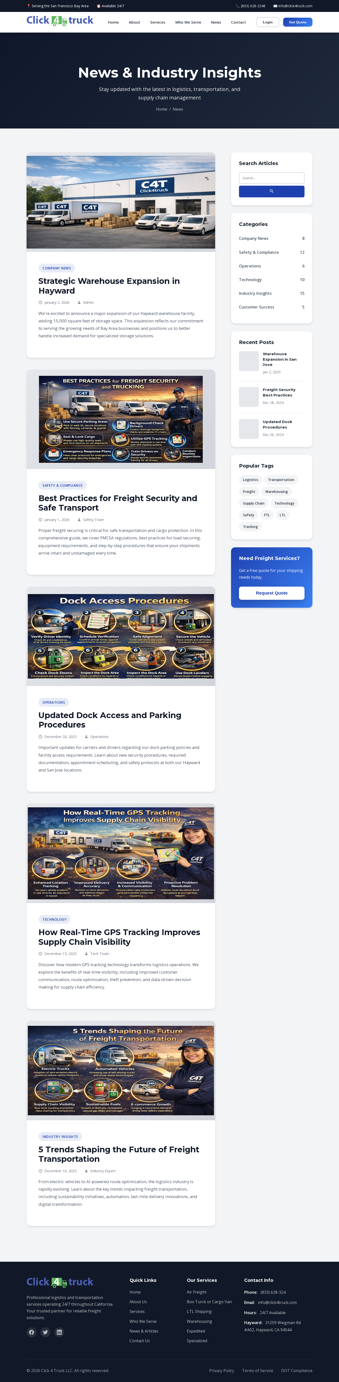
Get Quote (297, 22)
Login (268, 22)
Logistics (250, 479)
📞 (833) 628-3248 (250, 5)
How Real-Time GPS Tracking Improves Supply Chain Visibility (119, 937)
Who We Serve (188, 22)
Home (113, 22)
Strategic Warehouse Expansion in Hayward (109, 285)
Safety (248, 515)
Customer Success (272, 307)
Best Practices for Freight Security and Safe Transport (117, 503)
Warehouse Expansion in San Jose (280, 359)
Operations (272, 266)
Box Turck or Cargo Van (209, 1301)
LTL (282, 515)
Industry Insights (272, 293)
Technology (272, 279)
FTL (267, 515)
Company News (272, 238)
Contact (238, 22)
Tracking (250, 526)
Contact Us (140, 1340)
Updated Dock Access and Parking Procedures (109, 720)
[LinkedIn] (59, 1332)
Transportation (281, 479)
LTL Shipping (199, 1311)
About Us (138, 1301)
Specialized (197, 1340)
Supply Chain (254, 503)
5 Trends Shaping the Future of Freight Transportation (118, 1154)
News (216, 22)
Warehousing (276, 491)
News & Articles (144, 1331)
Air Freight (196, 1292)
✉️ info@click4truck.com (292, 5)
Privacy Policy (221, 1370)
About (134, 22)
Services (157, 22)
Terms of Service (257, 1370)
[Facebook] (31, 1332)
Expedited (196, 1331)
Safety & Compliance (272, 252)
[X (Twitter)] (45, 1332)
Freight (249, 491)
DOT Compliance (296, 1370)
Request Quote (272, 593)
